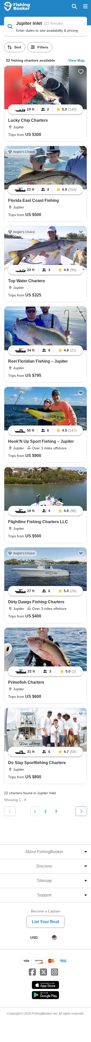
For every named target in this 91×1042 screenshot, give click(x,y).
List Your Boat (45, 922)
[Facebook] (32, 972)
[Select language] (54, 937)
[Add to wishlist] (81, 71)
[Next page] (81, 811)
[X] (43, 972)
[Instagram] (54, 972)
